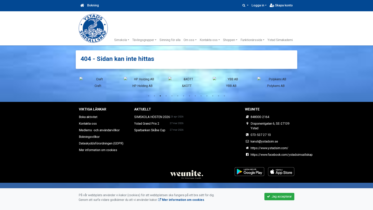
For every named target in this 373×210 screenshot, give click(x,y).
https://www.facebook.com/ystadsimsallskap (282, 155)
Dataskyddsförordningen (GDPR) (101, 143)
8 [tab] (189, 96)
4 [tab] (166, 96)
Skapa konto (283, 5)
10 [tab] (201, 96)
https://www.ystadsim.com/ (269, 148)
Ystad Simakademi (280, 40)
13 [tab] (218, 96)
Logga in (258, 5)
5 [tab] (172, 96)
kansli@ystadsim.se (264, 141)
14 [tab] (224, 96)
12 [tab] (213, 96)
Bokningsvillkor (89, 137)
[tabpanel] (97, 81)
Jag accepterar (281, 196)
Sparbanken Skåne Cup (149, 130)
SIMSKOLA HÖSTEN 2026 (152, 117)
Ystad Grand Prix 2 (146, 123)
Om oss (189, 40)
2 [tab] (154, 96)
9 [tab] (195, 96)
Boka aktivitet (88, 117)
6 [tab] (178, 96)
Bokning (93, 5)
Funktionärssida (251, 40)
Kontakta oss (209, 40)
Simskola (120, 40)
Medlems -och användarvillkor (99, 130)
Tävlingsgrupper (143, 40)
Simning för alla (169, 40)
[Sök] (245, 5)
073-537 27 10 (261, 135)
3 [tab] (160, 96)
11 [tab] (207, 96)
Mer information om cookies (98, 150)
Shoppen (229, 40)
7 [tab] (184, 96)
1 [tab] (149, 96)
